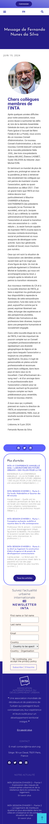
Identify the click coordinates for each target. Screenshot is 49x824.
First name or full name (22, 615)
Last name (15, 624)
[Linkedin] (26, 762)
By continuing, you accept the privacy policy (23, 660)
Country (14, 642)
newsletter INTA (25, 606)
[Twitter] (15, 762)
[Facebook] (9, 762)
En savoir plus (24, 795)
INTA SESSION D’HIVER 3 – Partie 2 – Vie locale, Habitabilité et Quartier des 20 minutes (24, 493)
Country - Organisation (22, 651)
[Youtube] (20, 762)
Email (13, 633)
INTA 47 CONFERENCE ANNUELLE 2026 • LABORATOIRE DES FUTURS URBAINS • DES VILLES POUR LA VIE (24, 468)
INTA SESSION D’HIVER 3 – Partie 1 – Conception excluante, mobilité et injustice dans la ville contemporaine (23, 521)
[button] (4, 11)
